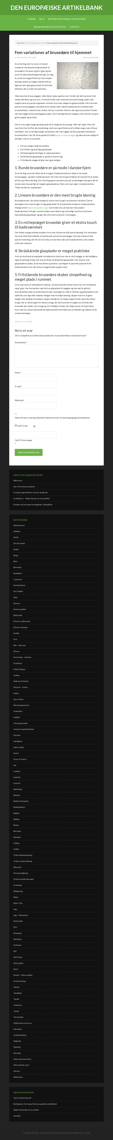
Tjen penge (18, 1017)
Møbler (16, 813)
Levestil (16, 783)
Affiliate (16, 531)
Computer (17, 579)
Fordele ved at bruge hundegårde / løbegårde (32, 504)
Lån (14, 765)
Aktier (16, 537)
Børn (15, 561)
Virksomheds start (21, 1065)
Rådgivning (18, 891)
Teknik (16, 999)
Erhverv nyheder (20, 627)
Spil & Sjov (17, 957)
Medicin (16, 795)
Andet (16, 549)
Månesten (17, 480)
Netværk (17, 831)
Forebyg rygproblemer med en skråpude (30, 492)
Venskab (17, 1053)
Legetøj (16, 777)
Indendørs (17, 711)
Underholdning (19, 1035)
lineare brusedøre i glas (38, 207)
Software (17, 945)
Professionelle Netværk (23, 879)
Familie (16, 633)
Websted (19, 400)
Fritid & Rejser (19, 669)
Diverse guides (19, 609)
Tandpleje (17, 993)
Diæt (15, 597)
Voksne (16, 1071)
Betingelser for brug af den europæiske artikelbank (35, 1104)
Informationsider (20, 723)
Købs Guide (18, 747)
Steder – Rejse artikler (23, 975)
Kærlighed (17, 741)
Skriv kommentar (90, 57)
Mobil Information (21, 801)
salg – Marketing (20, 915)
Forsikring (17, 663)
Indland (16, 717)
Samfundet (18, 921)
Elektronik (17, 615)
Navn (18, 372)
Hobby (16, 693)
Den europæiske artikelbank (57, 7)
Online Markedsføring (22, 855)
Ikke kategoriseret (21, 705)
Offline (16, 843)
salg (15, 909)
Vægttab (17, 1041)
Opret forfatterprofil (22, 1098)
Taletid (16, 987)
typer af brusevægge (65, 135)
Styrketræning (19, 981)
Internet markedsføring (23, 729)
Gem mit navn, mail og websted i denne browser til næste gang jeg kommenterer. (52, 417)
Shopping (17, 933)
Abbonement (19, 525)
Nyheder (17, 837)
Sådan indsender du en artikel (26, 1110)
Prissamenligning (20, 873)
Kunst (16, 753)
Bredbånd (17, 573)
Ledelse (16, 771)
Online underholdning (22, 861)
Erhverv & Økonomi (21, 621)
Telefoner (17, 1005)
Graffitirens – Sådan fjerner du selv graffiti (31, 498)
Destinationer (19, 585)
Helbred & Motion (21, 681)
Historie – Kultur (20, 687)
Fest (15, 639)
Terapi (16, 1011)
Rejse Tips (17, 903)
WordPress (78, 1133)
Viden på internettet (22, 1059)
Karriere (16, 735)
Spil (14, 951)
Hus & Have (27, 322)
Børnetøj (17, 567)
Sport (15, 969)
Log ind (87, 1133)
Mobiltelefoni (19, 807)
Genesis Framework (62, 1133)
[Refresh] (34, 426)
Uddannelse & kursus (22, 1023)
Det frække (18, 591)
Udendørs (17, 1029)
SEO (15, 927)
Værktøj (16, 1047)
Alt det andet (19, 543)
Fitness (16, 651)
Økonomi (17, 867)
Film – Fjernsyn (19, 645)
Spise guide (18, 963)
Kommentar (21, 342)
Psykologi (17, 885)
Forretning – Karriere (22, 657)
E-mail (18, 386)
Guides (16, 675)
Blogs (15, 555)
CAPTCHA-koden (23, 440)
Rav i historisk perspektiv (24, 486)
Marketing (17, 789)
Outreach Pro (46, 1133)
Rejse (15, 897)
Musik (15, 825)
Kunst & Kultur (19, 759)
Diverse (16, 603)
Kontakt (17, 1116)
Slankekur (17, 939)
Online (16, 849)
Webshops (18, 1077)
